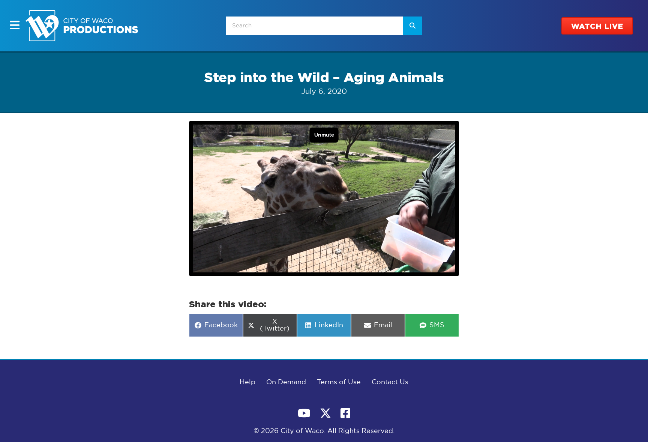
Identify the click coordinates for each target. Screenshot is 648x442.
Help (247, 382)
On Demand (286, 382)
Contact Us (390, 382)
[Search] (412, 26)
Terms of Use (339, 382)
